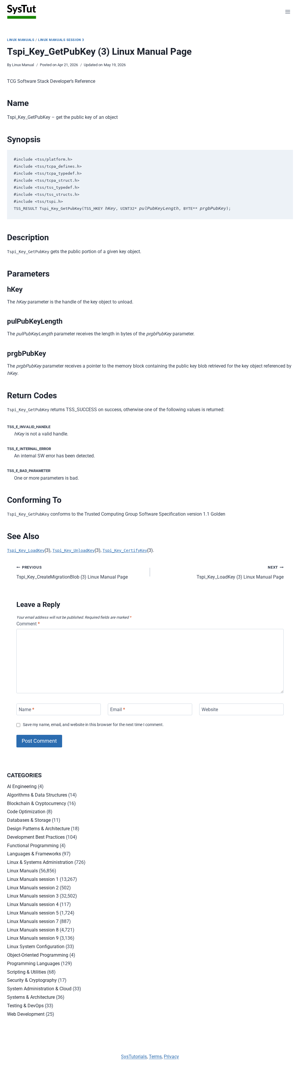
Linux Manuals (20, 40)
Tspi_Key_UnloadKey (73, 550)
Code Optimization (26, 811)
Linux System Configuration (35, 946)
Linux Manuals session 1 (33, 879)
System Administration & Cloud (39, 988)
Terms (155, 1056)
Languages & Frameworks (34, 854)
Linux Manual (23, 65)
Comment (28, 624)
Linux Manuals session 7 (33, 921)
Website (210, 709)
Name (26, 709)
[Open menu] (287, 11)
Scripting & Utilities (26, 972)
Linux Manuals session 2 (33, 888)
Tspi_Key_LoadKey (26, 550)
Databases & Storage (29, 820)
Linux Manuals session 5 (33, 913)
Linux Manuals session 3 (61, 40)
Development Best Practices (36, 837)
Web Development (26, 1014)
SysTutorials (134, 1056)
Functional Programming (33, 845)
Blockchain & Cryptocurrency (36, 803)
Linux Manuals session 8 (33, 930)
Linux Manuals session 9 (33, 938)
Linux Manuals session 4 (33, 904)
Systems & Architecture (31, 997)
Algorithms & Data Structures (37, 795)
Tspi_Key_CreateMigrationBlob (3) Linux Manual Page (72, 572)
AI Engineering (22, 786)
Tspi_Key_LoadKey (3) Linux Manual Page (240, 572)
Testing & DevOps (25, 1005)
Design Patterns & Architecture (38, 828)
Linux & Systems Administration (40, 862)
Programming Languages (33, 963)
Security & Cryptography (32, 980)
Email (117, 709)
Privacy (171, 1056)
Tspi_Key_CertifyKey (125, 550)
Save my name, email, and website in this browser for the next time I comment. (93, 724)
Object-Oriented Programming (37, 955)
